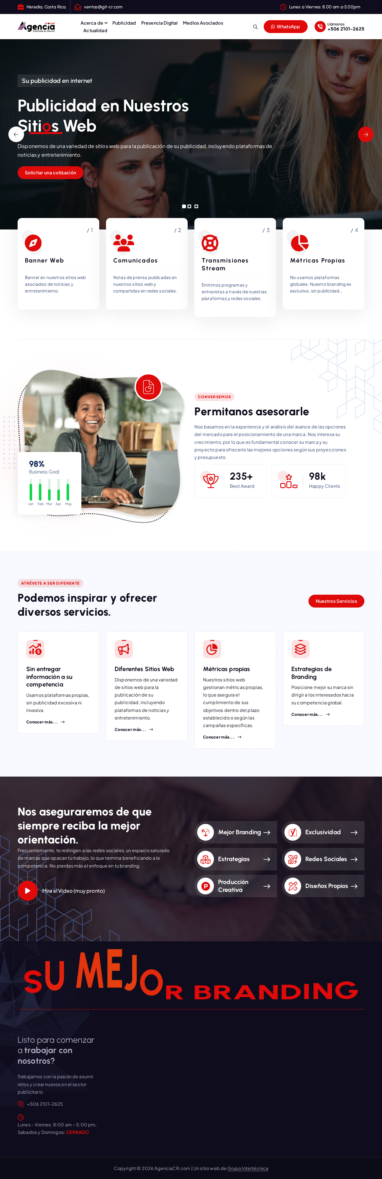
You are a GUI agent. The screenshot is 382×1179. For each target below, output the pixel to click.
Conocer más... (42, 721)
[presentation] (16, 134)
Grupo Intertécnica (247, 1168)
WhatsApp (288, 26)
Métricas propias (226, 669)
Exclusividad (323, 832)
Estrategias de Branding (311, 673)
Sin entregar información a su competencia (49, 676)
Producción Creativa (233, 886)
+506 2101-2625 (345, 29)
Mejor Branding (239, 832)
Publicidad (124, 23)
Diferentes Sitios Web (144, 669)
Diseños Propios (326, 886)
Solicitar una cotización (50, 172)
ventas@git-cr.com (103, 7)
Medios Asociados (203, 23)
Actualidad (95, 30)
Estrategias (234, 859)
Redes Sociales (326, 859)
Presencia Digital (159, 23)
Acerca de (92, 23)
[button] (184, 206)
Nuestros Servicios (336, 601)
